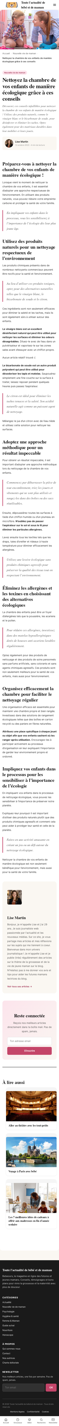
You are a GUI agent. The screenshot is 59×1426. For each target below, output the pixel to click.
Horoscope (7, 1335)
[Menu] (54, 5)
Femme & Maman (11, 1320)
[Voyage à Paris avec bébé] (31, 1150)
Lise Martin (21, 141)
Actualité (6, 1302)
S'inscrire (29, 1050)
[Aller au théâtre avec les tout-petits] (31, 1104)
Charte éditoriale (10, 1362)
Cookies (45, 1412)
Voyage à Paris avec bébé (22, 1171)
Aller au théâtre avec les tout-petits (28, 1125)
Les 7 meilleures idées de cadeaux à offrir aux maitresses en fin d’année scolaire (28, 1220)
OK (51, 1387)
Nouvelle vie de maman (24, 53)
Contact (6, 1353)
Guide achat (8, 1325)
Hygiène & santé (10, 1316)
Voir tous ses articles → (19, 986)
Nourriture (7, 1330)
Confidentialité (33, 1412)
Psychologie (8, 1311)
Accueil (6, 53)
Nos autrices (8, 1358)
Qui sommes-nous (11, 1348)
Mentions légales (17, 1412)
